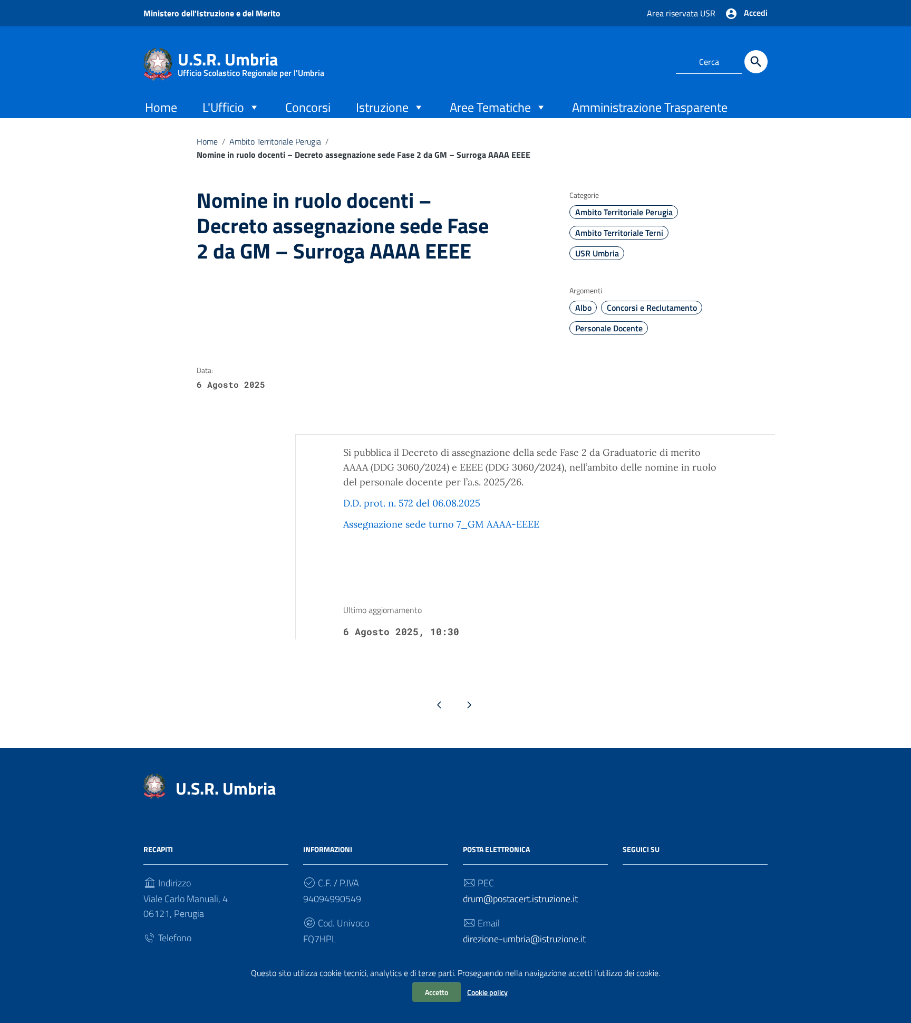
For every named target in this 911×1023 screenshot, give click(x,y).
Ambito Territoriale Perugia (275, 141)
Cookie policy (487, 992)
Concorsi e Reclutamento (652, 307)
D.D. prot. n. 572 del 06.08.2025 (411, 503)
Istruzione (382, 107)
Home (161, 107)
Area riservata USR (681, 13)
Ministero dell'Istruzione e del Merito (211, 13)
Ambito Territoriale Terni (619, 232)
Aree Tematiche (490, 107)
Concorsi (308, 107)
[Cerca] (756, 61)
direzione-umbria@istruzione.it (524, 939)
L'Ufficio (223, 107)
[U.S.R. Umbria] (157, 63)
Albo (583, 307)
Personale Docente (609, 328)
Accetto (436, 992)
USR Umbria (597, 253)
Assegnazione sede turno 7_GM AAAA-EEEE (441, 524)
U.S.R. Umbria (251, 61)
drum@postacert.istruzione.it (520, 899)
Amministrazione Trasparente (650, 107)
